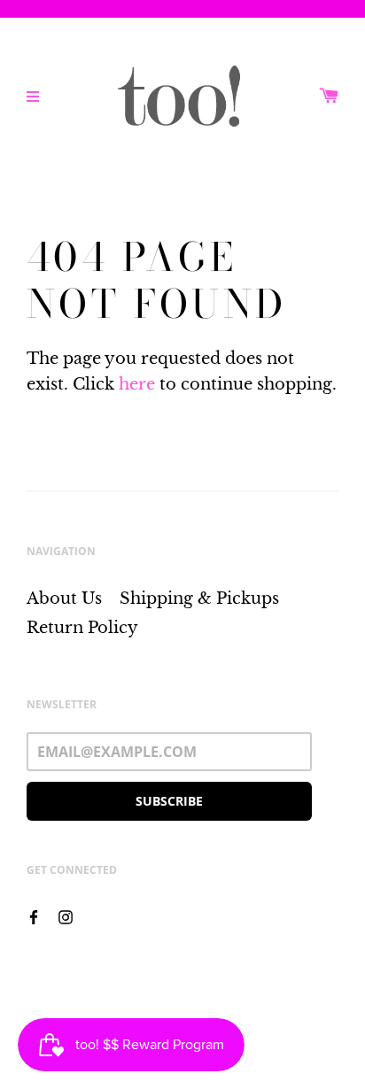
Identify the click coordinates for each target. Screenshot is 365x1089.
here (137, 384)
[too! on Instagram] (65, 915)
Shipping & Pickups (199, 598)
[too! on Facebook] (34, 915)
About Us (64, 598)
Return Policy (82, 627)
